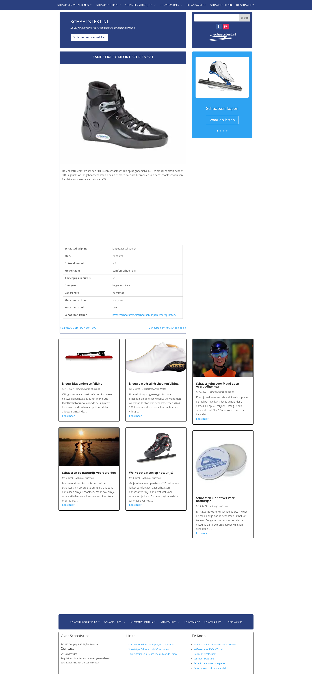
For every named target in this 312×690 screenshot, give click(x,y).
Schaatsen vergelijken (138, 5)
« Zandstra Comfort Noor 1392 (78, 327)
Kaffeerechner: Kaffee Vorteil (208, 649)
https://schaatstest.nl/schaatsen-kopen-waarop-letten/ (144, 315)
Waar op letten (222, 119)
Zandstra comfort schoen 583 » (167, 327)
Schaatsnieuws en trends (73, 5)
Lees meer (68, 416)
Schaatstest (134, 644)
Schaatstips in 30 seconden (155, 649)
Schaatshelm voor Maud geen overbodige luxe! (217, 385)
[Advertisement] (122, 207)
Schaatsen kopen (107, 5)
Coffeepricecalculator (205, 653)
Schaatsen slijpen (221, 5)
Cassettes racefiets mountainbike (211, 668)
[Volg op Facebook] (219, 26)
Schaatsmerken (169, 5)
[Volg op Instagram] (226, 26)
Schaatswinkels (196, 5)
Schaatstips (134, 649)
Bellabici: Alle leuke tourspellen (210, 663)
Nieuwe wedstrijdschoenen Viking (154, 384)
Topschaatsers (245, 5)
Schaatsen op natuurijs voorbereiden (89, 473)
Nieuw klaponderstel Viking (82, 384)
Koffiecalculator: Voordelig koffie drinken (215, 644)
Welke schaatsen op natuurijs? (151, 473)
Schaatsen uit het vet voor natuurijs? (215, 499)
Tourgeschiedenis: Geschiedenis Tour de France (152, 653)
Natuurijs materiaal (84, 478)
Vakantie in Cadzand (204, 658)
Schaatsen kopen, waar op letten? (158, 644)
